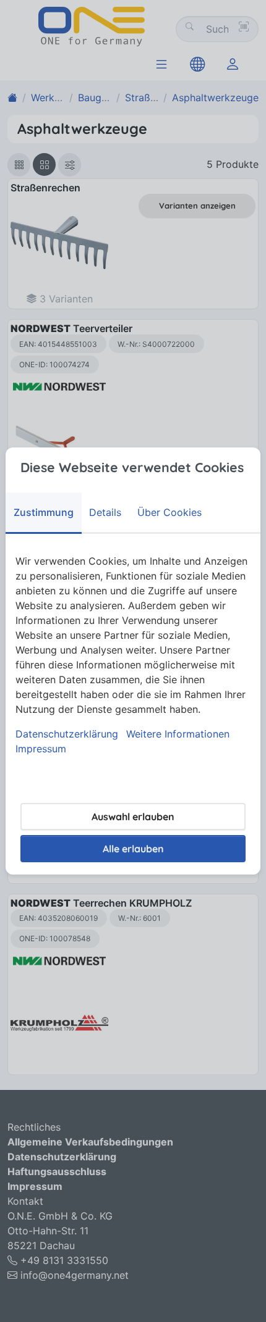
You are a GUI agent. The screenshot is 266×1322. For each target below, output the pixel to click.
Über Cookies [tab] (169, 512)
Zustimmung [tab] (44, 512)
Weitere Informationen (178, 734)
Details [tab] (105, 512)
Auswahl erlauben (133, 816)
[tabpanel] (133, 655)
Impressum (40, 748)
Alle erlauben (133, 848)
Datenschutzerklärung (66, 734)
